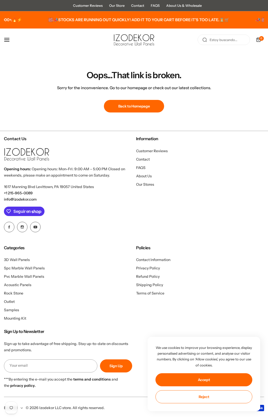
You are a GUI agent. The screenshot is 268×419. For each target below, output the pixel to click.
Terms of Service (150, 293)
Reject (204, 396)
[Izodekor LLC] (134, 40)
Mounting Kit (15, 318)
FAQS (155, 5)
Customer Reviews (88, 5)
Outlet (9, 301)
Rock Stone (13, 293)
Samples (11, 310)
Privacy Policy (148, 268)
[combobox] (224, 40)
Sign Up (116, 366)
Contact (137, 5)
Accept (204, 379)
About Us (144, 176)
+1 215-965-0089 (18, 193)
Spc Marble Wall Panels (24, 268)
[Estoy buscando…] (204, 40)
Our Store (117, 5)
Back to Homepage (134, 106)
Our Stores (145, 184)
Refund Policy (148, 276)
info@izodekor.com (20, 199)
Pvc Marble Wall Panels (24, 276)
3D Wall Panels (17, 259)
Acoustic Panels (17, 284)
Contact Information (153, 259)
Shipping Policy (149, 284)
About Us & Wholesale (184, 5)
